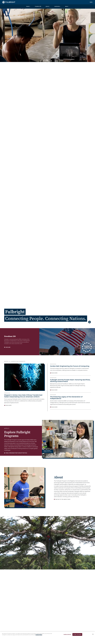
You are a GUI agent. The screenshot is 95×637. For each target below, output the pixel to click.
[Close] (93, 634)
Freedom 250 (38, 6)
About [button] (66, 6)
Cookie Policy (39, 634)
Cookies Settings (67, 634)
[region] (47, 634)
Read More (8, 405)
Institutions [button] (57, 6)
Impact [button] (28, 6)
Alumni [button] (47, 6)
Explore (7, 347)
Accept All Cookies (77, 634)
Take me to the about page (62, 499)
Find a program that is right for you (16, 453)
